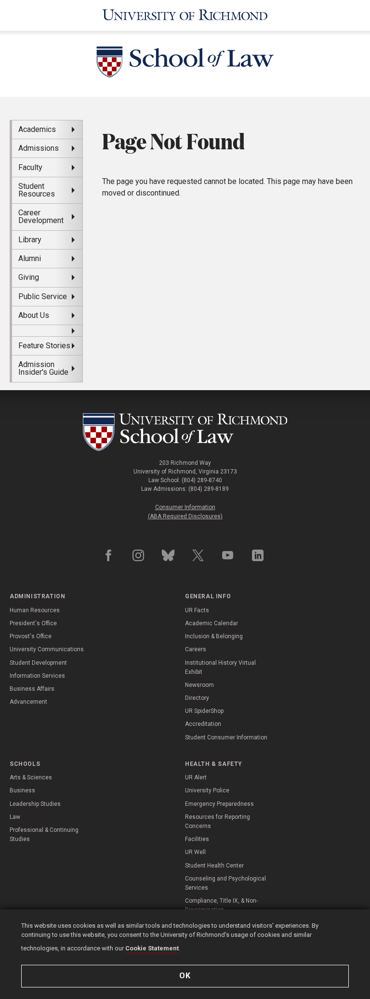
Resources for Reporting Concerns (217, 821)
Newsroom (199, 685)
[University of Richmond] (185, 15)
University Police (207, 790)
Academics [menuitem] (37, 129)
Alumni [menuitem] (29, 258)
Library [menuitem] (29, 239)
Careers (195, 649)
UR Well (195, 852)
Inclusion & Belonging (214, 636)
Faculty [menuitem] (30, 167)
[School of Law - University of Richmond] (185, 432)
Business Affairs (32, 688)
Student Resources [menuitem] (36, 190)
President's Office (33, 623)
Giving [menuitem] (28, 277)
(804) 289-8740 (202, 480)
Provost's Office (31, 636)
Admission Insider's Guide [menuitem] (43, 368)
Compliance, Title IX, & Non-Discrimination (221, 905)
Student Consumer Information (226, 737)
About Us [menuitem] (33, 315)
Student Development (38, 662)
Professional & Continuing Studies (44, 834)
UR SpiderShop (204, 711)
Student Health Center (214, 865)
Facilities (197, 839)
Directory (197, 698)
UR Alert (196, 777)
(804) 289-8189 (208, 489)
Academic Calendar (211, 623)
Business (22, 790)
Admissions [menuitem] (38, 148)
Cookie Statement (152, 948)
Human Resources (35, 610)
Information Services (37, 675)
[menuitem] (47, 330)
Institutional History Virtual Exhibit (220, 667)
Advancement (28, 701)
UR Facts (197, 610)
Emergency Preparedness (219, 804)
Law (15, 817)
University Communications (47, 649)
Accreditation (203, 724)
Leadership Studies (35, 804)
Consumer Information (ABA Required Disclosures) (185, 512)
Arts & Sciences (31, 777)
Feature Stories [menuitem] (44, 345)
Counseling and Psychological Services (225, 883)
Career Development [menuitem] (41, 216)
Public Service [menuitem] (42, 296)
